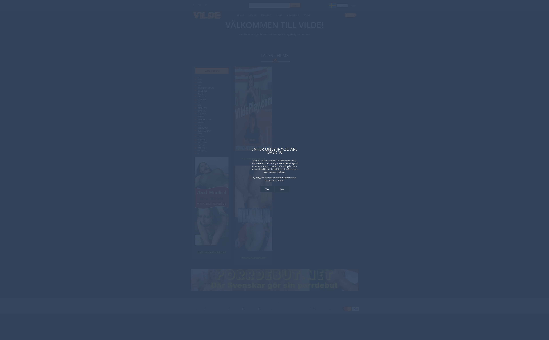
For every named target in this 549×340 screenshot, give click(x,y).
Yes (267, 189)
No (282, 189)
